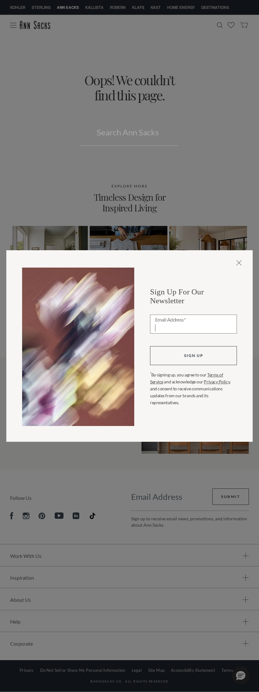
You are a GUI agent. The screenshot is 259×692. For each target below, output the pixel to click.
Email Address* (170, 319)
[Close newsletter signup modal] (239, 263)
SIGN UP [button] (193, 355)
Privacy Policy (217, 381)
